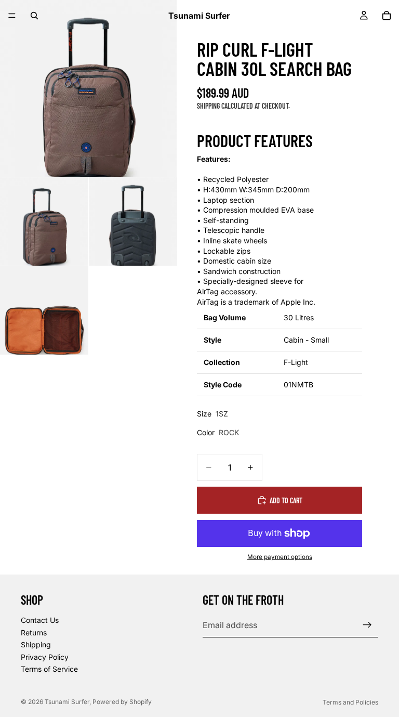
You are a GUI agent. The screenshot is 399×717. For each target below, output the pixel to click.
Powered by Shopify (122, 702)
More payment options (279, 556)
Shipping (36, 644)
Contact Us (40, 620)
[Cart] (386, 15)
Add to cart (286, 500)
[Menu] (12, 16)
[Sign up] (367, 625)
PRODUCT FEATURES (255, 141)
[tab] (279, 143)
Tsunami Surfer (67, 702)
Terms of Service (49, 668)
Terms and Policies (350, 702)
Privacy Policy (45, 657)
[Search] (34, 15)
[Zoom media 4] (44, 310)
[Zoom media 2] (44, 221)
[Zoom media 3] (133, 221)
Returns (34, 632)
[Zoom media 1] (88, 88)
